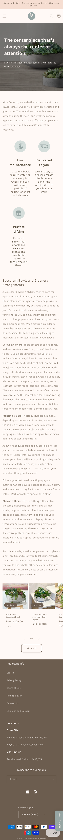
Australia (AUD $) (30, 814)
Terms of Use (14, 687)
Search (10, 672)
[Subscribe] (52, 779)
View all (31, 648)
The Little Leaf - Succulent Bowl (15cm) (39, 617)
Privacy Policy (14, 680)
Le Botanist (27, 838)
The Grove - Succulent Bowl (13, 615)
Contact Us (13, 703)
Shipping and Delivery (18, 710)
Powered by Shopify (38, 838)
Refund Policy (14, 695)
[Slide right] (39, 638)
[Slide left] (24, 638)
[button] (4, 16)
